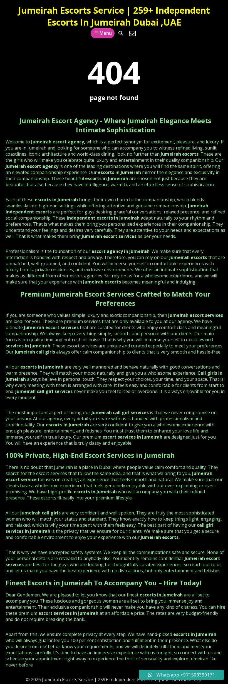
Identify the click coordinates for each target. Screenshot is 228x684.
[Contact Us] (132, 33)
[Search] (121, 33)
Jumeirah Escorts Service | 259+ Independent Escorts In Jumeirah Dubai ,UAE (114, 16)
